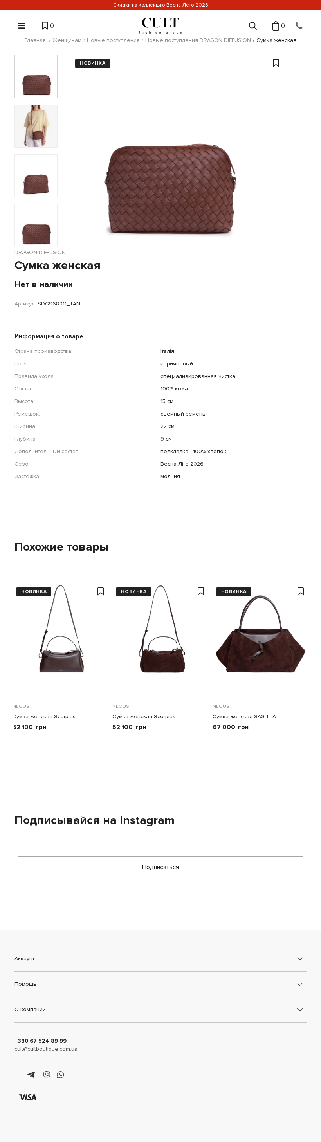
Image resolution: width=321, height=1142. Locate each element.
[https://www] (18, 1075)
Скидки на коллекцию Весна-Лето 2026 (160, 5)
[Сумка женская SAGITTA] (260, 638)
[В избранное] (276, 127)
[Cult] (160, 26)
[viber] (46, 1075)
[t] (32, 1075)
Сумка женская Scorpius (44, 716)
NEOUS (21, 706)
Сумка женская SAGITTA (244, 716)
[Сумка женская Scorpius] (60, 638)
